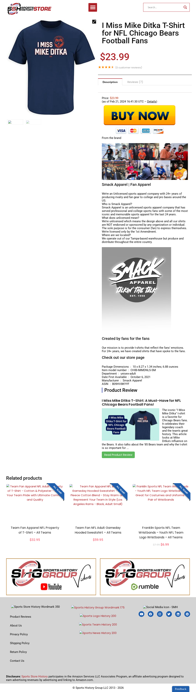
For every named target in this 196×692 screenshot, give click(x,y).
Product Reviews (20, 616)
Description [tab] (110, 82)
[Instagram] (160, 614)
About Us (16, 625)
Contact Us (17, 660)
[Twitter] (169, 614)
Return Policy (18, 652)
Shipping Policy (19, 643)
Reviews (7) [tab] (135, 82)
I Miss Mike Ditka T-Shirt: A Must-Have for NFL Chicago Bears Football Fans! (141, 402)
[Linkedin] (178, 614)
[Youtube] (141, 614)
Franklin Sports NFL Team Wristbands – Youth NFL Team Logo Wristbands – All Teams (161, 532)
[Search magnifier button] (185, 7)
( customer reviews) (128, 67)
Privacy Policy (19, 634)
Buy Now (35, 544)
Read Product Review (118, 455)
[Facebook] (151, 614)
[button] (92, 7)
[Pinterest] (187, 614)
